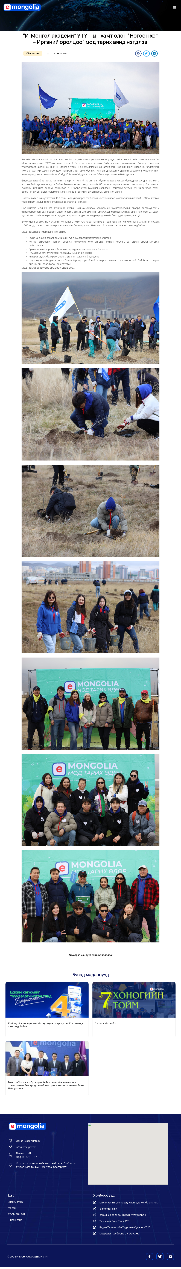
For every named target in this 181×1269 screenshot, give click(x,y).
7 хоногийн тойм (105, 1023)
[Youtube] (170, 1256)
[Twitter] (160, 1256)
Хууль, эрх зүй (16, 1213)
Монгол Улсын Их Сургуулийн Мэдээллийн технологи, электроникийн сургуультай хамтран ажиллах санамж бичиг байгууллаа (46, 1085)
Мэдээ (12, 1207)
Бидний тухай (16, 1201)
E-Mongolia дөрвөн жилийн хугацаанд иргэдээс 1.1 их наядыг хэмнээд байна (46, 1025)
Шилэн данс (15, 1220)
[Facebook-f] (149, 1256)
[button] (174, 7)
